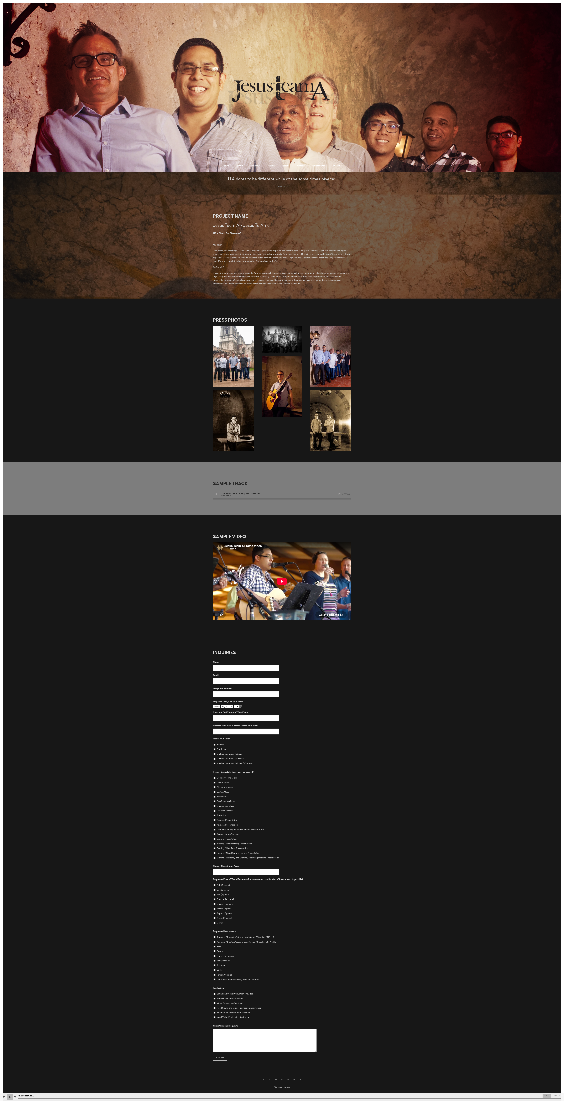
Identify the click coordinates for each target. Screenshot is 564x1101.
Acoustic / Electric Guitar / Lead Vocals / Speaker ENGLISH (246, 937)
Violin (219, 970)
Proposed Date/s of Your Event (228, 702)
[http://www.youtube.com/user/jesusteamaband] (276, 1079)
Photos (301, 166)
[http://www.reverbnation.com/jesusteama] (270, 1079)
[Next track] (15, 1096)
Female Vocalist (224, 975)
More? (220, 923)
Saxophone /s (223, 961)
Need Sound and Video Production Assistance (239, 1008)
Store (271, 166)
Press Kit (255, 166)
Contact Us (319, 166)
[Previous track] (4, 1096)
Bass (219, 946)
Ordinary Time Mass (227, 778)
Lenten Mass (223, 792)
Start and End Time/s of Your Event (230, 712)
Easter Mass (223, 796)
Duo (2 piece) (223, 890)
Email (216, 675)
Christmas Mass (225, 787)
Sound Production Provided (230, 998)
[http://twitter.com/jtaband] (282, 1079)
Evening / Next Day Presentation (232, 848)
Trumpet (221, 965)
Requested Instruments (224, 931)
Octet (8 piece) (224, 918)
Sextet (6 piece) (224, 909)
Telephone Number (222, 688)
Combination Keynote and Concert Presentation (240, 829)
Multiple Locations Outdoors (230, 759)
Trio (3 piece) (223, 894)
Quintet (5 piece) (225, 904)
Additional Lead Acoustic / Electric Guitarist (238, 979)
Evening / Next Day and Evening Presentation (238, 853)
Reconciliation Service (228, 834)
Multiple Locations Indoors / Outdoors (235, 763)
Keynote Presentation (227, 825)
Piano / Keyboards (225, 956)
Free (546, 1096)
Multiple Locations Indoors (229, 754)
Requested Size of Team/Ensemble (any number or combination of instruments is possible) (258, 879)
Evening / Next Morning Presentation (234, 843)
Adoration (221, 815)
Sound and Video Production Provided (235, 994)
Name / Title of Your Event (226, 866)
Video (286, 166)
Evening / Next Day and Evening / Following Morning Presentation (248, 858)
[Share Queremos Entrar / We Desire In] (340, 494)
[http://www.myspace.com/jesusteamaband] (288, 1079)
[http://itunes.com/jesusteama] (300, 1079)
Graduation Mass (225, 811)
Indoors (220, 744)
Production (218, 988)
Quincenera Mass (225, 806)
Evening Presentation (227, 839)
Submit (220, 1058)
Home (226, 166)
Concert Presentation (227, 820)
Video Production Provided (229, 1003)
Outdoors (221, 749)
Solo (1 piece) (223, 885)
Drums (220, 951)
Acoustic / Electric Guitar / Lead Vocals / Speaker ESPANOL (246, 942)
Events (336, 166)
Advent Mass (223, 782)
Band (240, 166)
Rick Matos (283, 186)
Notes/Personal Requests (225, 1026)
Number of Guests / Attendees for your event (235, 725)
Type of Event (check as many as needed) (233, 772)
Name (216, 662)
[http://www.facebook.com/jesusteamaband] (263, 1079)
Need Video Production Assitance (233, 1017)
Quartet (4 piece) (225, 899)
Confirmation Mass (226, 801)
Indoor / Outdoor (221, 739)
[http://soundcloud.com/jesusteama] (294, 1079)
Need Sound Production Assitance (233, 1012)
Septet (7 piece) (224, 913)
